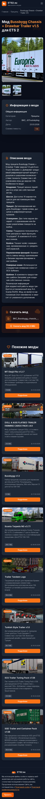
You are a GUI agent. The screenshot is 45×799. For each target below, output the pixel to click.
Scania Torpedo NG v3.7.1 (17, 526)
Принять (7, 795)
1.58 (36, 129)
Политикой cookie (22, 787)
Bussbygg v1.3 (12, 476)
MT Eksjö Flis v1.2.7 (14, 371)
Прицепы (14, 12)
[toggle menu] (41, 3)
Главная (5, 12)
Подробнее (22, 395)
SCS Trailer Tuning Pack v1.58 (20, 678)
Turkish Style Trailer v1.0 (17, 627)
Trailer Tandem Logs (15, 577)
